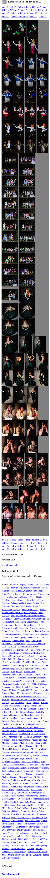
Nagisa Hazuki (25, 758)
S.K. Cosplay (8, 817)
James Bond (16, 699)
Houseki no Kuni (41, 693)
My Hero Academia (38, 755)
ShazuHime (16, 814)
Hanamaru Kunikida (11, 687)
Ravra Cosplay (8, 789)
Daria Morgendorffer (12, 634)
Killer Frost (43, 709)
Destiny (45, 634)
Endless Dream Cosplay (12, 656)
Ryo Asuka (23, 799)
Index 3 (21, 7)
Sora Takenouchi (32, 820)
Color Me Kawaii (9, 628)
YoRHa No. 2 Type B (37, 851)
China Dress (26, 622)
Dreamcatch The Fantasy (13, 650)
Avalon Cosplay (21, 597)
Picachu (22, 777)
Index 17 (5, 16)
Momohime (16, 752)
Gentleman (40, 678)
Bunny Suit (16, 615)
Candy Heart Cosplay (23, 619)
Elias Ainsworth (38, 650)
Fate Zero (22, 662)
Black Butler (26, 606)
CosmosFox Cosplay (28, 628)
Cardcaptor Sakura (11, 622)
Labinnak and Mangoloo (22, 715)
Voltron (39, 848)
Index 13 (15, 13)
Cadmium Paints (29, 615)
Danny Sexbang (42, 631)
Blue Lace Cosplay (30, 609)
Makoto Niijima (39, 740)
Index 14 (24, 13)
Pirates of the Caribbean (35, 780)
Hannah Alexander (29, 687)
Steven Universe (24, 830)
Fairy (4, 659)
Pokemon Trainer (30, 783)
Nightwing (34, 764)
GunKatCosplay (41, 684)
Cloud (40, 625)
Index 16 (43, 13)
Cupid (4, 631)
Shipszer (26, 814)
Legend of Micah (18, 721)
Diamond (16, 640)
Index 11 (42, 10)
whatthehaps (7, 851)
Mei (36, 746)
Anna (40, 591)
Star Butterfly (29, 824)
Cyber (11, 631)
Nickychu (40, 761)
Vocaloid (30, 848)
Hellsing (12, 690)
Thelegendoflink (9, 839)
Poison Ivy (6, 783)
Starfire (40, 824)
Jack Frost (36, 696)
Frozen (19, 671)
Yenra (4, 2)
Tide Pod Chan (24, 839)
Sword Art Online (38, 833)
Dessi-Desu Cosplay (32, 634)
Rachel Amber (42, 786)
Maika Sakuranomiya (33, 737)
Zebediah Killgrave (10, 858)
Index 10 (33, 10)
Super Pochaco (8, 833)
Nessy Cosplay (28, 761)
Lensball (31, 721)
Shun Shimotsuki (39, 814)
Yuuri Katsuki (25, 855)
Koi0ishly (39, 712)
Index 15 (33, 13)
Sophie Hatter (17, 820)
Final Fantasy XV (20, 665)
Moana (34, 749)
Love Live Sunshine (11, 727)
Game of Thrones (24, 674)
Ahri (36, 584)
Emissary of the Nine (23, 653)
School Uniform (22, 808)
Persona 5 (39, 774)
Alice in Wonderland (31, 588)
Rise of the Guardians (27, 792)
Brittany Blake (30, 612)
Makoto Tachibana (10, 743)
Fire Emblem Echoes (39, 665)
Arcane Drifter (22, 594)
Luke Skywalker (9, 730)
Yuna (4, 855)
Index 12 (5, 13)
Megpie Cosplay (26, 746)
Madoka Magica (26, 733)
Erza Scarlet (30, 656)
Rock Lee (6, 796)
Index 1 (5, 7)
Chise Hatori (38, 622)
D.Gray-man (33, 637)
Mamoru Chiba (26, 743)
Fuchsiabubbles (9, 674)
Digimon (26, 640)
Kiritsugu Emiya (26, 712)
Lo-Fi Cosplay (9, 724)
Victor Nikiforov (18, 848)
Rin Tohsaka (36, 789)
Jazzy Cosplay (29, 699)
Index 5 (37, 7)
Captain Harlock (41, 619)
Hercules (34, 690)
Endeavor (38, 653)
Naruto (37, 758)
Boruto (43, 609)
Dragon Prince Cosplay (28, 646)
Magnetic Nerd (15, 737)
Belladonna (16, 603)
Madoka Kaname (9, 733)
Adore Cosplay (19, 584)
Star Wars (11, 830)
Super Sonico (22, 833)
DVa (27, 650)
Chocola (17, 625)
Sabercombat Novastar (39, 799)
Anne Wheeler (8, 594)
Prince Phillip (16, 786)
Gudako (15, 684)
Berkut (36, 603)
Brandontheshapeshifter (12, 612)
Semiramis (25, 811)
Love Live (38, 724)
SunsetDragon (39, 830)
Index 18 (15, 16)
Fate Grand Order (41, 659)
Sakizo (6, 805)
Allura (44, 588)
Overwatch (28, 771)
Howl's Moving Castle (13, 696)
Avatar (33, 597)
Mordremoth (27, 752)
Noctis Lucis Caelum (17, 768)
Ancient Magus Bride (11, 591)
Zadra (45, 855)
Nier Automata (21, 764)
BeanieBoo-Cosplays (21, 600)
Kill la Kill (6, 712)
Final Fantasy (34, 662)
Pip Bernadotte (17, 780)
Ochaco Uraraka (15, 771)
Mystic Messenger (10, 758)
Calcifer (41, 615)
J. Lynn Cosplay (18, 702)
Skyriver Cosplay (23, 817)
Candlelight (7, 619)
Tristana (14, 845)
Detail (5, 637)
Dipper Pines (19, 643)
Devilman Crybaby (18, 637)
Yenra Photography (10, 565)
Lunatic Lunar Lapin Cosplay (31, 730)
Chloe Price (7, 625)
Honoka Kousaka (24, 693)
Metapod (6, 749)
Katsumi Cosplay (9, 709)
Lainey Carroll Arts (10, 718)
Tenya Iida (36, 836)
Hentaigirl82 (23, 690)
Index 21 (43, 16)
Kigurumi (32, 709)
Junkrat (36, 702)
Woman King (20, 851)
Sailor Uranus (43, 802)
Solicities (6, 820)
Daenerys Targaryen (25, 631)
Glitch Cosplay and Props (13, 681)
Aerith (30, 584)
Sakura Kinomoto (18, 805)
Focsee (30, 668)
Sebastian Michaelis (10, 811)
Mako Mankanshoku (21, 740)
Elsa (11, 653)
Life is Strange (43, 721)
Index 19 (24, 16)
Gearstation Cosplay (25, 678)
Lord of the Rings (25, 724)
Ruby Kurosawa (9, 799)
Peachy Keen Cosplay (23, 774)
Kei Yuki (22, 709)
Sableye (6, 802)
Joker (29, 702)
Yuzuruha (37, 855)
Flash (4, 668)
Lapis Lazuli (25, 718)
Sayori (10, 808)
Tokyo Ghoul (16, 842)
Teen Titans (25, 836)
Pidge (29, 777)
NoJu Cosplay (34, 768)
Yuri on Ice (13, 855)
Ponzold (5, 786)
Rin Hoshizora (23, 789)
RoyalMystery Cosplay (36, 796)
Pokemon (17, 783)
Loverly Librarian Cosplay (33, 727)
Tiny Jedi (37, 839)
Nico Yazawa (8, 764)
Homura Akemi (9, 693)
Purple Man (29, 786)
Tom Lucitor (29, 842)
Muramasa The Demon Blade (15, 755)
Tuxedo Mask (35, 845)
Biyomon (15, 606)
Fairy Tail (12, 659)
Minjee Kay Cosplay (20, 749)
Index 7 (7, 10)
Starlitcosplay (22, 827)
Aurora (33, 594)
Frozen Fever (29, 671)
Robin (41, 792)
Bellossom (26, 603)
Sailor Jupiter (17, 802)
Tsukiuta (23, 845)
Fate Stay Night (10, 662)
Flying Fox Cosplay (17, 668)
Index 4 (29, 7)
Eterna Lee (41, 656)
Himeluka (44, 690)
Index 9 (24, 10)
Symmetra (6, 836)
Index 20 (33, 16)
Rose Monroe (18, 796)
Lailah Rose (39, 715)
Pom (41, 783)
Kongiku (6, 715)
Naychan (6, 761)
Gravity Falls (31, 681)
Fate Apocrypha (25, 659)
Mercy (43, 746)
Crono (41, 628)
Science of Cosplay (39, 808)
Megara (14, 746)
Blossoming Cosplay (11, 609)
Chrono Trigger (29, 625)
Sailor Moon (29, 802)
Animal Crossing (29, 591)
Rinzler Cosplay (9, 792)
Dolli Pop (12, 646)
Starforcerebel (8, 827)
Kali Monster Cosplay (19, 706)
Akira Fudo (16, 588)
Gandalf (37, 674)
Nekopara (15, 761)
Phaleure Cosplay (9, 777)
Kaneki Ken (36, 706)
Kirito (15, 712)
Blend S (36, 606)
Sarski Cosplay (34, 805)
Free (13, 671)
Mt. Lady (39, 752)
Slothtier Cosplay (39, 817)
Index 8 (15, 10)
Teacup (15, 836)
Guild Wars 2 (27, 684)
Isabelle (27, 696)
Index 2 (13, 7)
